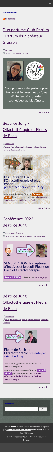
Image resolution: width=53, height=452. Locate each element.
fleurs (13, 145)
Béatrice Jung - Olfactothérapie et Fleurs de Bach (25, 128)
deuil (7, 233)
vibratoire (6, 148)
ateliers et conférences (14, 230)
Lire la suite (43, 111)
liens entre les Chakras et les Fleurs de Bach (25, 196)
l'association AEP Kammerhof (18, 425)
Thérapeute (9, 142)
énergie (22, 148)
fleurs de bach (21, 145)
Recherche (9, 399)
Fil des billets (10, 19)
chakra (7, 145)
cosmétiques (10, 52)
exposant (8, 49)
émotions (14, 148)
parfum (25, 52)
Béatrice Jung (41, 274)
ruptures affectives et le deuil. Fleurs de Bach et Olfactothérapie (22, 371)
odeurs (18, 52)
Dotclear (26, 435)
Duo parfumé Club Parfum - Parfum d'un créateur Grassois (26, 35)
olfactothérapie (40, 145)
